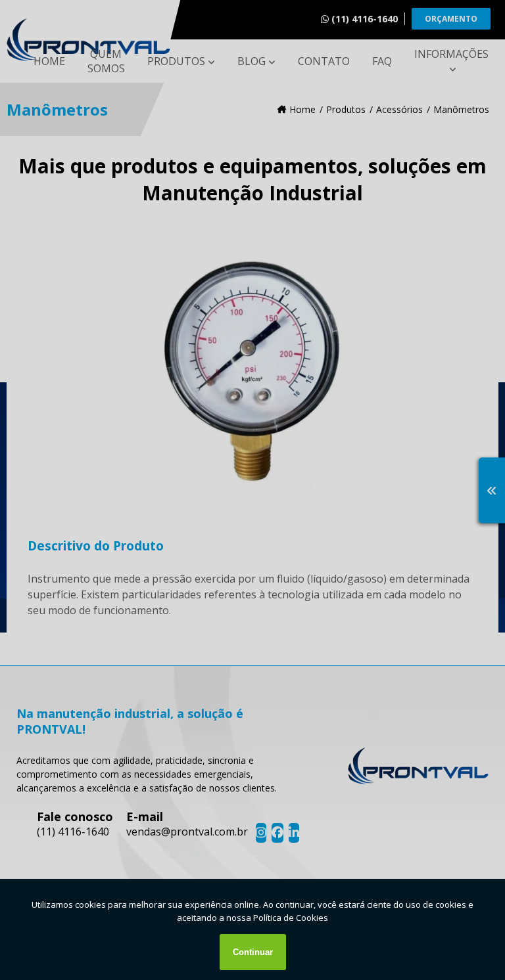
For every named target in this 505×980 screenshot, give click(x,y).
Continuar (253, 952)
